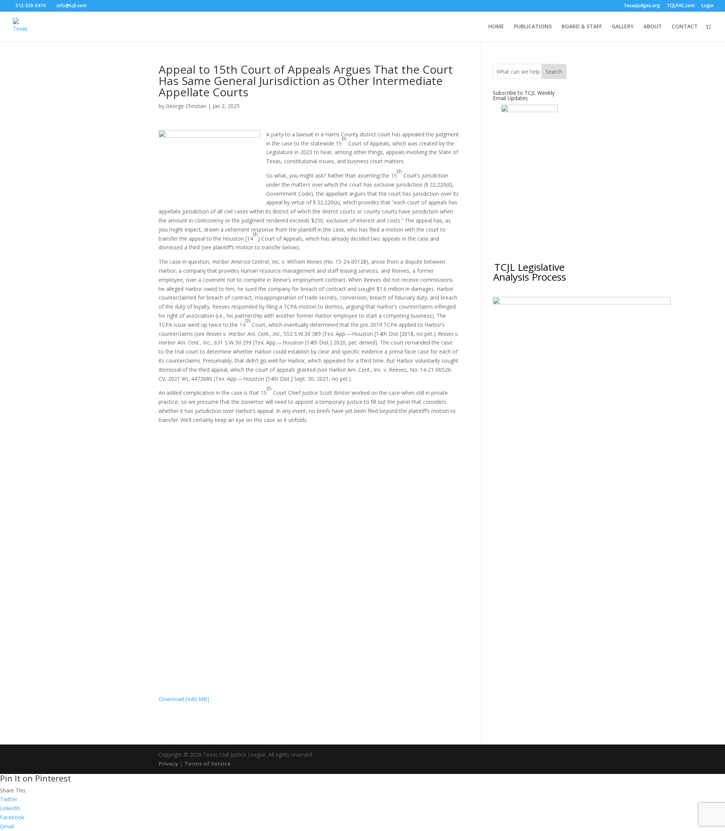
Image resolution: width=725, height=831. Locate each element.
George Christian (186, 106)
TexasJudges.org (641, 6)
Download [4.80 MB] (184, 699)
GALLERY (623, 27)
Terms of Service (207, 763)
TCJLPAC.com (681, 6)
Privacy (168, 763)
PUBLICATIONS (533, 27)
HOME (496, 27)
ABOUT (652, 27)
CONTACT (685, 27)
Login (708, 6)
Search (554, 71)
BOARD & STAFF (581, 27)
